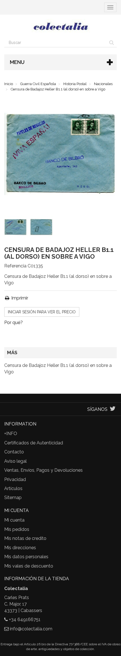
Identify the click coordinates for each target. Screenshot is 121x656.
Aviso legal (15, 461)
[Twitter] (113, 409)
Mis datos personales (26, 556)
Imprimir (19, 298)
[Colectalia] (60, 26)
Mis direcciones (20, 547)
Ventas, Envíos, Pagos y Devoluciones (43, 470)
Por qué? (13, 322)
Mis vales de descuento (28, 566)
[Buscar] (111, 42)
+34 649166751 (25, 619)
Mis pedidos (16, 529)
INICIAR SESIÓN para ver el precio (42, 312)
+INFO (10, 433)
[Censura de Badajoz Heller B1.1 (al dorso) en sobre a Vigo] (16, 228)
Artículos (13, 488)
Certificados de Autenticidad (33, 443)
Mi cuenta (14, 520)
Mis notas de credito (25, 538)
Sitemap (13, 497)
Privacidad (15, 479)
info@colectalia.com (31, 628)
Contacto (14, 452)
